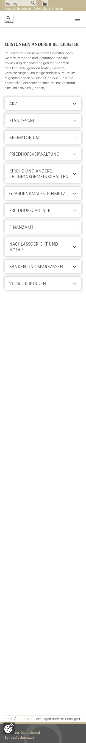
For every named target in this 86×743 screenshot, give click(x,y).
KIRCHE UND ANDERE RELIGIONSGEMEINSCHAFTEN (39, 173)
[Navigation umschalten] (77, 19)
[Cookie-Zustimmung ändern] (8, 728)
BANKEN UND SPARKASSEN (36, 266)
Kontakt (10, 8)
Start (8, 719)
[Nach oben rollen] (76, 733)
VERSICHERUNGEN (27, 283)
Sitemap (57, 8)
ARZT (14, 104)
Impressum (24, 8)
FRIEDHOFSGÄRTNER (29, 210)
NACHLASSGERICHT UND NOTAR (33, 247)
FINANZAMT (21, 227)
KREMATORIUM (24, 137)
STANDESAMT (22, 120)
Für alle (23, 719)
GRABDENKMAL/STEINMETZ (37, 193)
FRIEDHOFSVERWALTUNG (34, 154)
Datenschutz (41, 8)
